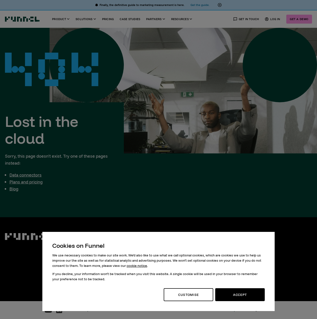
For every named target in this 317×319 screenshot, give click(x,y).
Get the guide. (200, 5)
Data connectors (25, 175)
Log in (275, 19)
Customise (188, 294)
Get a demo (299, 19)
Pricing (108, 19)
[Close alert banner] (219, 5)
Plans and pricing (26, 182)
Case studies (130, 19)
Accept (240, 294)
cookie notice (137, 265)
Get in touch (249, 19)
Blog (13, 189)
